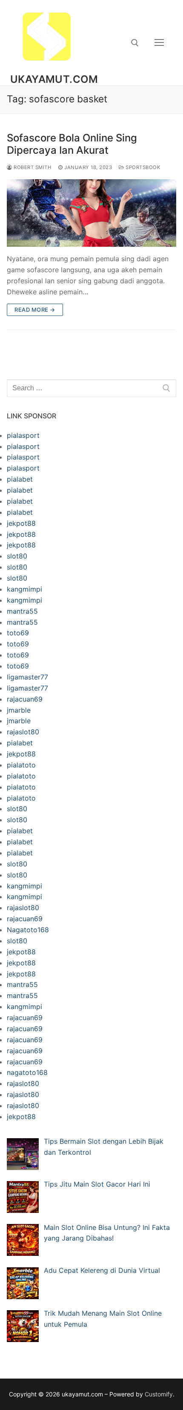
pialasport (23, 435)
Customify (159, 1394)
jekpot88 (21, 523)
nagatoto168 (27, 1072)
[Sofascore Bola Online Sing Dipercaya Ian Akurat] (91, 213)
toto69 (18, 633)
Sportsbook (142, 167)
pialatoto (21, 765)
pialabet (20, 479)
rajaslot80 (23, 732)
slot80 (17, 556)
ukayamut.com (54, 79)
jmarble (19, 710)
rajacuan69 (25, 699)
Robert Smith (31, 167)
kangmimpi (24, 589)
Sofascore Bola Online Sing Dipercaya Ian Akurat (72, 144)
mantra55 (22, 611)
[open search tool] (135, 43)
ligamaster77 (27, 677)
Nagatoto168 (28, 929)
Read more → (34, 309)
